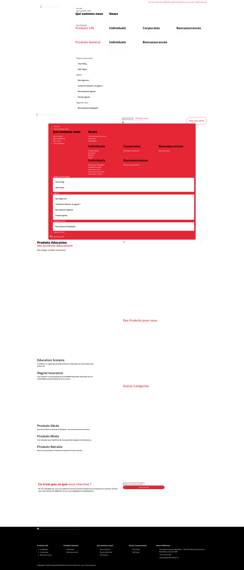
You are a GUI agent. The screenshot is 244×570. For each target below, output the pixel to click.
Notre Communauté (84, 58)
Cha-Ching (82, 63)
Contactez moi (144, 487)
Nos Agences (83, 80)
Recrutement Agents (87, 91)
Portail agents (84, 97)
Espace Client (59, 232)
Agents (79, 75)
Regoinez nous (82, 102)
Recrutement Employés (88, 108)
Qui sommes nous (83, 11)
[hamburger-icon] (209, 7)
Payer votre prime (196, 120)
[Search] (123, 122)
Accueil (79, 8)
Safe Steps (82, 69)
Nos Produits (81, 25)
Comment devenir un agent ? (90, 85)
